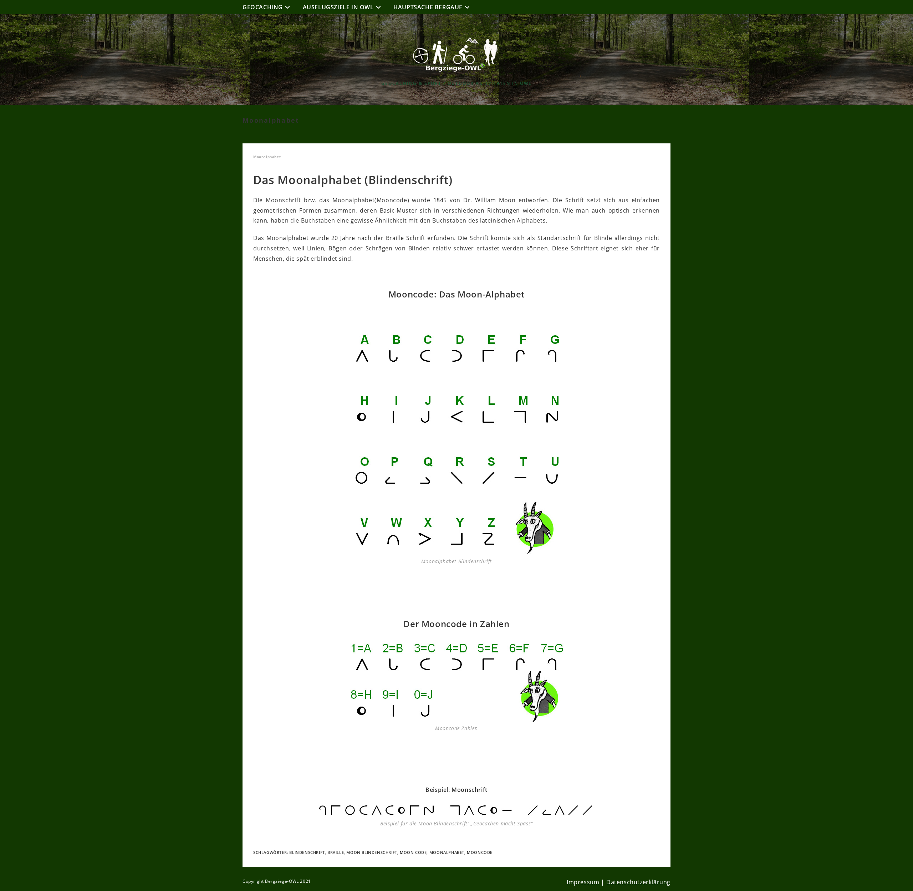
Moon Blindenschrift (371, 852)
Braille (335, 852)
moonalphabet (446, 852)
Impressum (583, 882)
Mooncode (480, 852)
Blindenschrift (307, 852)
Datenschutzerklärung (638, 882)
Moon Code (413, 852)
